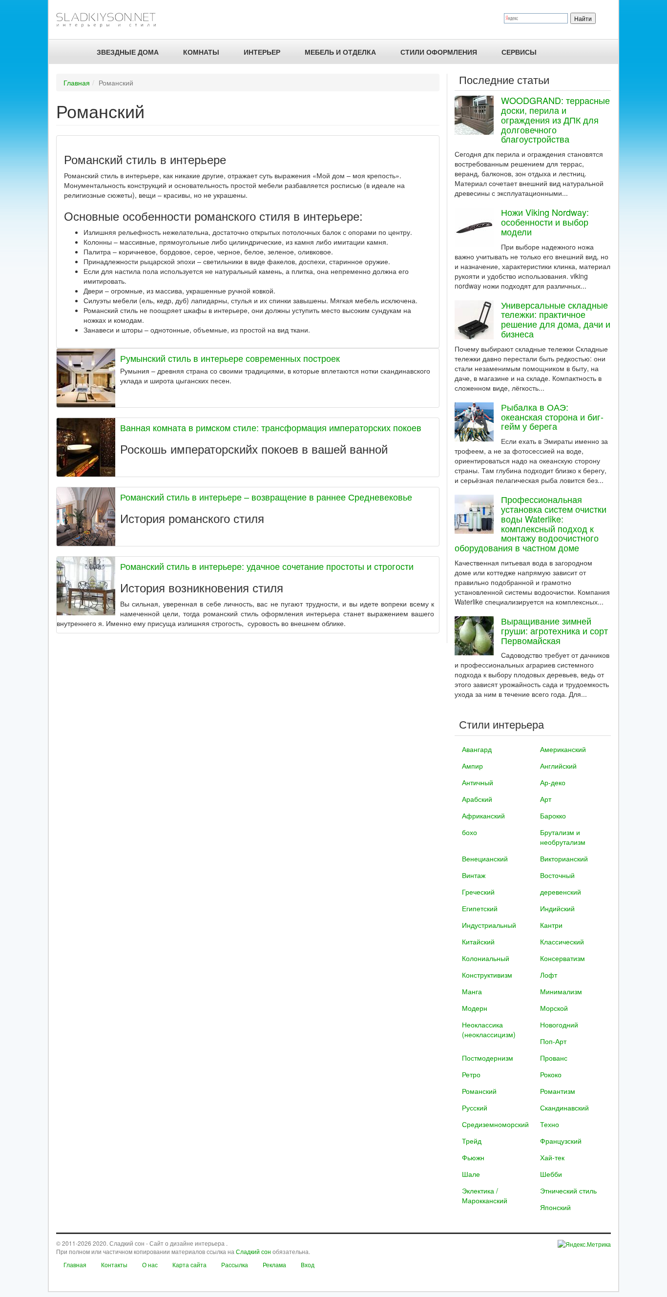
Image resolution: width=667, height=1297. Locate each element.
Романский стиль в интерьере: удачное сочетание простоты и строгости (267, 566)
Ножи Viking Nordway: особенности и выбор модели (545, 222)
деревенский (560, 892)
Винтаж (473, 875)
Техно (549, 1124)
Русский (474, 1107)
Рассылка (234, 1264)
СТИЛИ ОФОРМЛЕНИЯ (438, 52)
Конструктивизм (487, 975)
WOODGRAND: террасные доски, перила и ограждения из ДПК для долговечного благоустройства (555, 119)
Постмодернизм (487, 1058)
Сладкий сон (253, 1251)
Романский (479, 1091)
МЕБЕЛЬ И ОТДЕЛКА (340, 52)
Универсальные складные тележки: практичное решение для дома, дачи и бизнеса (555, 319)
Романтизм (557, 1091)
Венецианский (485, 858)
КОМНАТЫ (201, 52)
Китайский (478, 941)
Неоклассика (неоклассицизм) (489, 1029)
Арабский (477, 799)
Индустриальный (489, 925)
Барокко (553, 815)
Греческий (478, 892)
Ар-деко (552, 782)
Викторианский (564, 858)
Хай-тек (552, 1157)
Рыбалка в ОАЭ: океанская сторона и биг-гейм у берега (552, 416)
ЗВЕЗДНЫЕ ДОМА (128, 52)
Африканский (483, 815)
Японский (555, 1207)
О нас (150, 1264)
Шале (471, 1174)
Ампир (472, 766)
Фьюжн (473, 1157)
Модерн (474, 1008)
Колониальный (485, 958)
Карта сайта (189, 1264)
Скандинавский (564, 1107)
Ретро (471, 1074)
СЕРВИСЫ (519, 52)
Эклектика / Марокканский (484, 1195)
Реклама (274, 1264)
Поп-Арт (553, 1041)
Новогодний (559, 1024)
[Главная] (110, 19)
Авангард (477, 749)
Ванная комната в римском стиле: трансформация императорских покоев (270, 427)
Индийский (557, 908)
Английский (558, 766)
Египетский (480, 908)
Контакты (114, 1264)
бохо (469, 832)
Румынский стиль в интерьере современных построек (230, 358)
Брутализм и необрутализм (562, 837)
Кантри (551, 925)
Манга (472, 991)
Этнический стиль (568, 1190)
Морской (554, 1008)
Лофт (548, 975)
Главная (76, 82)
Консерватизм (562, 958)
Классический (562, 941)
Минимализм (561, 991)
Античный (477, 782)
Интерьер (262, 52)
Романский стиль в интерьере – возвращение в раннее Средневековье (266, 496)
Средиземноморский (495, 1124)
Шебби (551, 1174)
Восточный (557, 875)
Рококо (551, 1074)
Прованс (553, 1058)
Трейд (471, 1141)
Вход (307, 1264)
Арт (545, 799)
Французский (561, 1141)
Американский (563, 749)
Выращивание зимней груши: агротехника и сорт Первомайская (554, 630)
